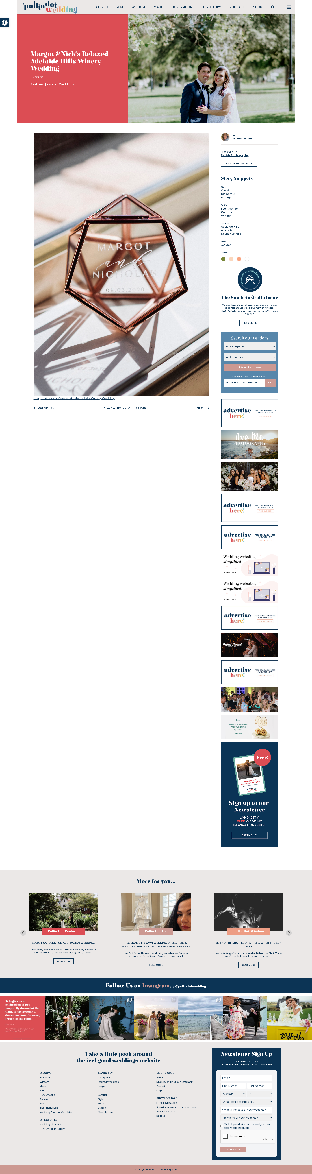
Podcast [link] (237, 7)
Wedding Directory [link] (50, 1124)
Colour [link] (101, 1090)
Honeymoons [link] (183, 7)
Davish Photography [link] (234, 155)
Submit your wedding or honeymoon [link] (176, 1107)
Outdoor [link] (226, 212)
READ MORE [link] (250, 323)
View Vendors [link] (250, 367)
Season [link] (102, 1108)
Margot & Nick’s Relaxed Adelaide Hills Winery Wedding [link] (74, 398)
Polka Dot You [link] (156, 931)
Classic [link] (225, 190)
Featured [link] (100, 7)
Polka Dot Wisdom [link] (248, 931)
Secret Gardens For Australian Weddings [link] (63, 942)
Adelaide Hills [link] (230, 226)
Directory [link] (212, 7)
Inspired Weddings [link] (60, 84)
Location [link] (103, 1095)
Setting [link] (102, 1103)
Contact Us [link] (162, 1086)
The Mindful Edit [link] (49, 1108)
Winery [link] (226, 215)
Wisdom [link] (138, 7)
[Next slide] (289, 933)
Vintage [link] (226, 197)
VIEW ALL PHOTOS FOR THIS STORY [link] (125, 407)
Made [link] (158, 7)
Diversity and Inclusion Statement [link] (175, 1082)
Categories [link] (104, 1077)
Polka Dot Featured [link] (64, 931)
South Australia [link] (231, 233)
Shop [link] (257, 7)
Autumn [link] (226, 244)
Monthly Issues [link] (106, 1112)
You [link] (119, 7)
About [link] (159, 1077)
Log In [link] (159, 1090)
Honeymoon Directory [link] (52, 1128)
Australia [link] (227, 230)
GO (270, 382)
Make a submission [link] (166, 1102)
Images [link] (102, 1086)
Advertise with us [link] (166, 1111)
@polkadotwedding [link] (190, 986)
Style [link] (100, 1099)
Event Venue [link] (229, 208)
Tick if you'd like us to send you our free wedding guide (247, 1126)
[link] (4, 22)
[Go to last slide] (23, 933)
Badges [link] (160, 1115)
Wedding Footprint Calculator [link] (56, 1112)
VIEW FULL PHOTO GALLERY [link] (239, 163)
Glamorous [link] (228, 194)
